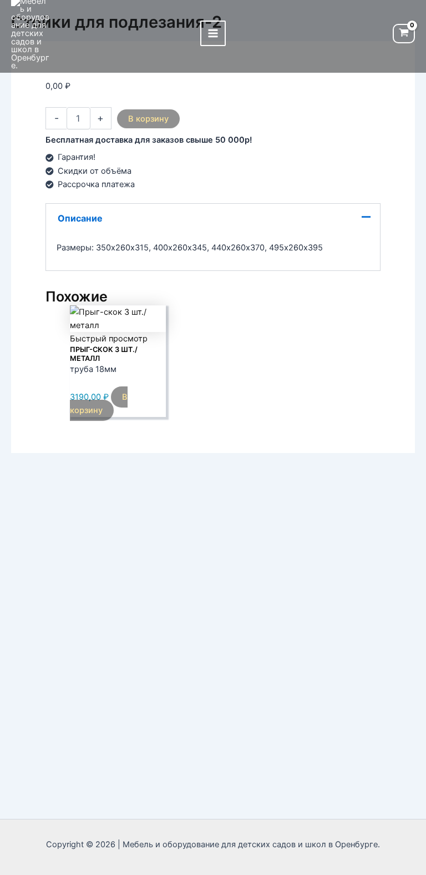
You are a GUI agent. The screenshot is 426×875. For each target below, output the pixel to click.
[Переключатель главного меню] (213, 33)
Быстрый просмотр (109, 339)
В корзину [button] (99, 403)
